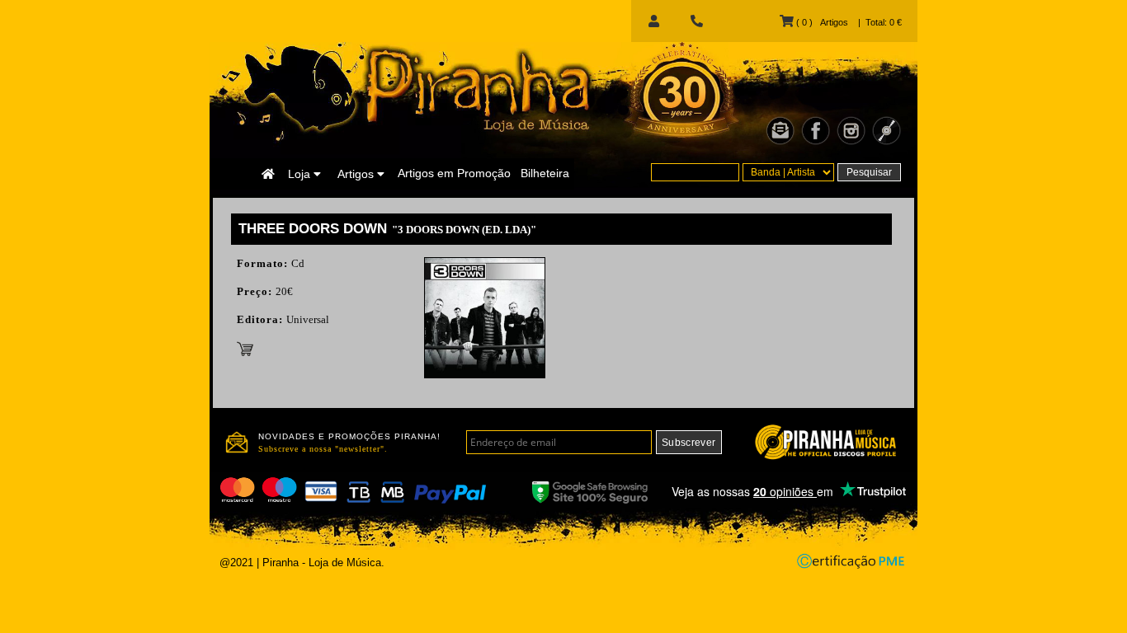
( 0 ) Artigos (820, 22)
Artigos (357, 174)
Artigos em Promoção (454, 173)
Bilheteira (545, 173)
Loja (301, 174)
